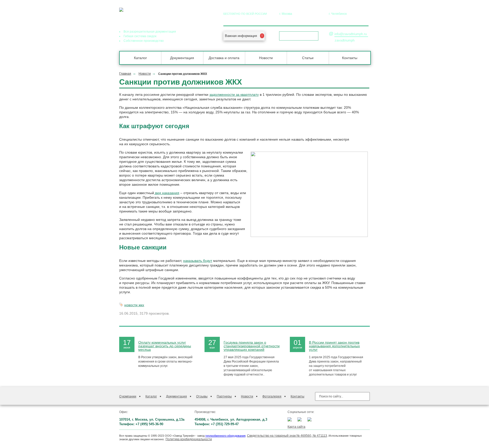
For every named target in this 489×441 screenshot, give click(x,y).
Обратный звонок (297, 36)
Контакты (349, 58)
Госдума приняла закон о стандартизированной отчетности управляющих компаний (252, 346)
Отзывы (202, 396)
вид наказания (166, 193)
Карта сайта (296, 427)
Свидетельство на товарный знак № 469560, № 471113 (287, 435)
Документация (182, 58)
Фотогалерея (271, 396)
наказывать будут (197, 261)
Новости (266, 58)
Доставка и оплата (224, 58)
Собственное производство (144, 41)
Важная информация (241, 36)
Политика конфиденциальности (189, 439)
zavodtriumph (345, 40)
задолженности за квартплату (234, 94)
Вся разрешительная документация (150, 31)
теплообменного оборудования (225, 435)
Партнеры (224, 396)
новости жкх (134, 305)
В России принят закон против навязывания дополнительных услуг (334, 346)
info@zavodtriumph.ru (350, 34)
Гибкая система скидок (140, 36)
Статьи (308, 58)
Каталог (140, 58)
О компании (127, 396)
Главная (125, 73)
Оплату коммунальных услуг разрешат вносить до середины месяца (164, 346)
